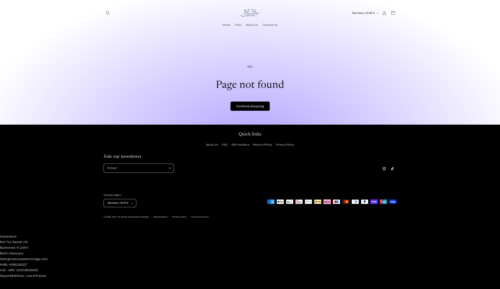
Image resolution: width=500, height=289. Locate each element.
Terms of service (200, 217)
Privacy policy (179, 217)
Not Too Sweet (120, 217)
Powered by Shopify (138, 217)
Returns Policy (262, 144)
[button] (108, 13)
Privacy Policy (285, 144)
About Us (212, 144)
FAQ (225, 144)
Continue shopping (250, 106)
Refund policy (160, 217)
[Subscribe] (169, 168)
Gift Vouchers (240, 144)
